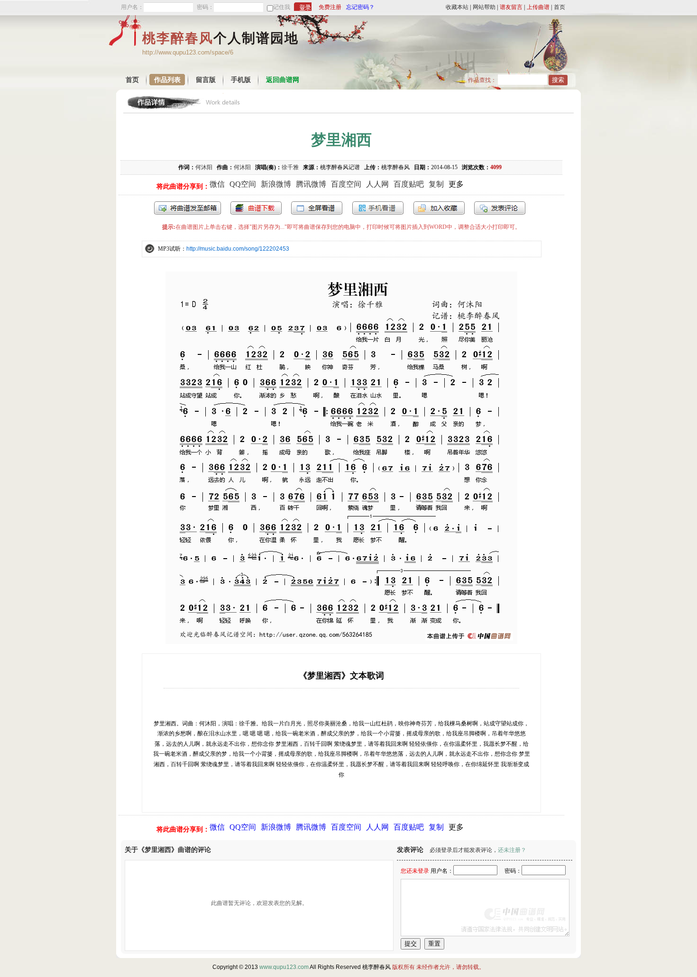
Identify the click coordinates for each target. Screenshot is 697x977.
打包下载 (256, 208)
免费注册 (330, 7)
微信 (217, 184)
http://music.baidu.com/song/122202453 (237, 248)
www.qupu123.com (284, 967)
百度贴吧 (409, 184)
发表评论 (499, 208)
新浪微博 (276, 184)
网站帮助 (484, 7)
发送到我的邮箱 (187, 208)
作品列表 (167, 79)
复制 (436, 184)
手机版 (241, 79)
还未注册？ (512, 850)
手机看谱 (378, 208)
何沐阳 (203, 167)
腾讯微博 (311, 184)
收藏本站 (457, 7)
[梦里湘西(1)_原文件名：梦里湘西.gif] (341, 641)
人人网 (377, 184)
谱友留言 (511, 7)
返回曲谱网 (282, 79)
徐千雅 (290, 167)
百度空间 (346, 184)
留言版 (206, 79)
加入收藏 (439, 208)
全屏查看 (316, 208)
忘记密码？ (360, 7)
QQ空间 (242, 184)
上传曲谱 (538, 7)
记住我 (281, 7)
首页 (559, 7)
